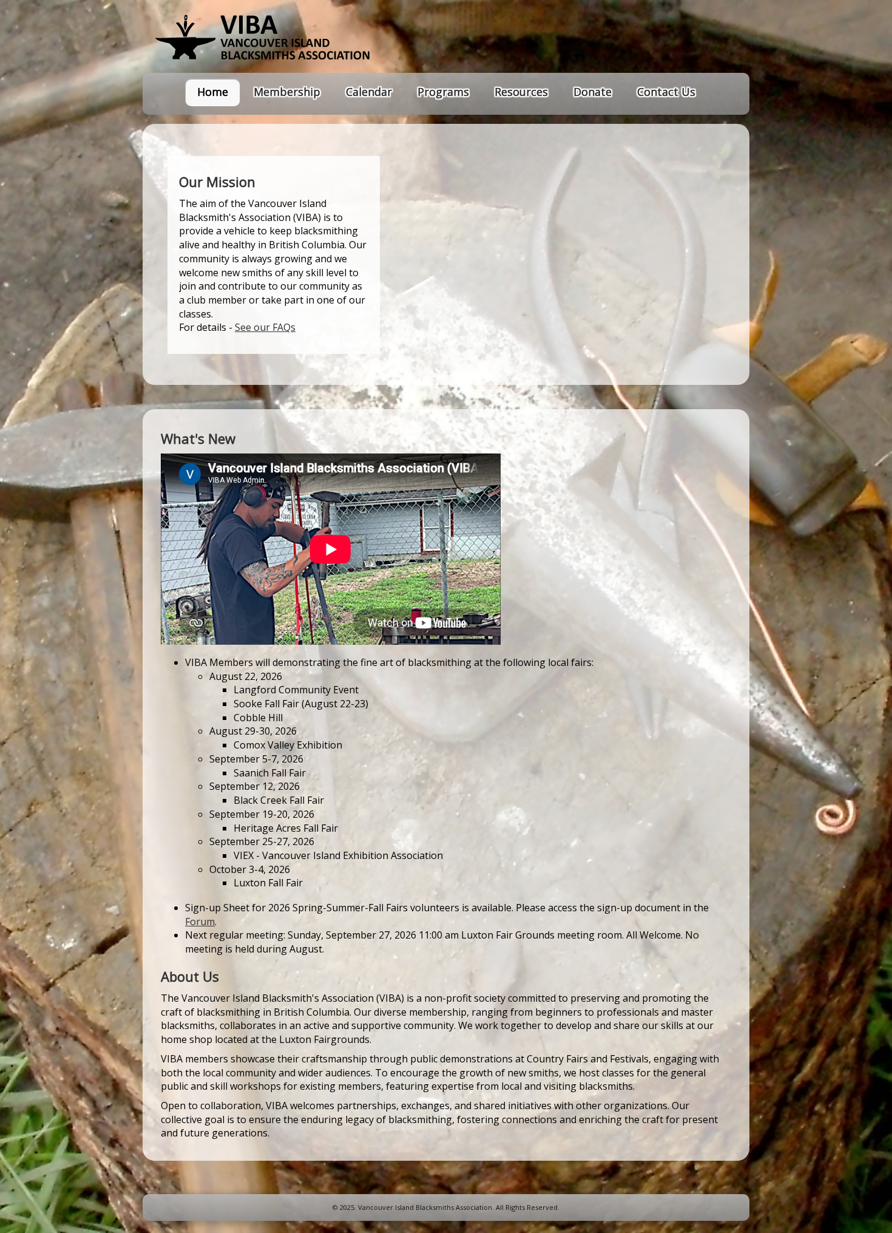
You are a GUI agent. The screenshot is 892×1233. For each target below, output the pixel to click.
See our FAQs (265, 327)
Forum (200, 921)
